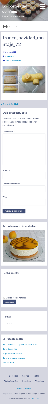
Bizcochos (39, 381)
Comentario (9, 131)
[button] (43, 5)
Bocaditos (13, 376)
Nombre (6, 170)
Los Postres (9, 56)
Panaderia (26, 381)
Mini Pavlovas (8, 362)
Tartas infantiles (11, 381)
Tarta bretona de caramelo (14, 358)
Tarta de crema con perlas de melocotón (20, 344)
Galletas (25, 376)
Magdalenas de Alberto (12, 353)
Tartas (36, 376)
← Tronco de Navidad (9, 104)
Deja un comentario (13, 61)
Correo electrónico (11, 184)
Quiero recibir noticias (15, 298)
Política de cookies (24, 388)
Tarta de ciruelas (10, 349)
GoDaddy (35, 399)
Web (5, 197)
